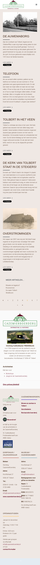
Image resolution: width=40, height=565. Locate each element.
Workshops (10, 374)
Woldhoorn (9, 293)
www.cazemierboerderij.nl (12, 497)
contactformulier (9, 549)
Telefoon (11, 73)
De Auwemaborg (16, 36)
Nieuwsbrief (11, 420)
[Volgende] (17, 305)
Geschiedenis (26, 409)
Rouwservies (10, 288)
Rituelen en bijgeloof (13, 285)
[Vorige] (7, 300)
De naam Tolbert (11, 290)
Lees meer (7, 62)
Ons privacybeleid (11, 384)
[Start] (3, 300)
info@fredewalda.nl (27, 474)
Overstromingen (17, 233)
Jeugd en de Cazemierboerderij (16, 376)
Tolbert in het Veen (19, 119)
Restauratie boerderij (29, 413)
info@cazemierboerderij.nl (12, 493)
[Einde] (22, 305)
